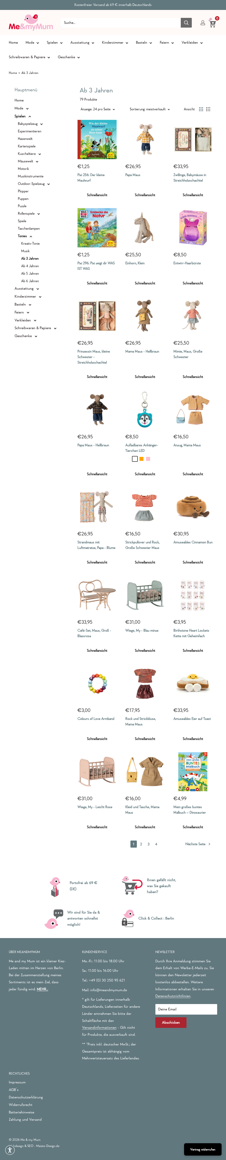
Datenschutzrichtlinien (172, 996)
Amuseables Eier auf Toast (192, 718)
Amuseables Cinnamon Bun (193, 542)
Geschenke (66, 57)
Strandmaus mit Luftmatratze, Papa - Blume (96, 544)
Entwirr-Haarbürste (187, 263)
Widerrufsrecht (20, 1105)
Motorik (23, 168)
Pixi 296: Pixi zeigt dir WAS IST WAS (96, 265)
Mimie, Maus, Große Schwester (187, 354)
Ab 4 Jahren (30, 266)
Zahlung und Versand (25, 1119)
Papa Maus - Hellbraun (93, 445)
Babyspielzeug (28, 123)
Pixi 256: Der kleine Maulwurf (91, 177)
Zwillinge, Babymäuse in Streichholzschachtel (189, 177)
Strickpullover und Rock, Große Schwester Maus (142, 544)
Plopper (23, 191)
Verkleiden (190, 42)
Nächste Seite (195, 844)
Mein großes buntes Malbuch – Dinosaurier (189, 809)
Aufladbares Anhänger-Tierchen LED (141, 447)
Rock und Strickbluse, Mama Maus (140, 721)
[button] (9, 1150)
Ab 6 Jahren (30, 281)
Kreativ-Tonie (30, 243)
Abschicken (171, 1022)
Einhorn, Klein (135, 263)
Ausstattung (79, 42)
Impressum (17, 1082)
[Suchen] (186, 23)
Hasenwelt (25, 138)
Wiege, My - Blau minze (141, 630)
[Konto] (203, 22)
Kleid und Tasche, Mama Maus (142, 809)
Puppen (23, 198)
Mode (30, 42)
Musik (25, 251)
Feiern (164, 42)
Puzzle (22, 206)
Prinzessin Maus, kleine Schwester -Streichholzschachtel (93, 356)
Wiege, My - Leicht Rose (94, 807)
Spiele (22, 221)
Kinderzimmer (112, 42)
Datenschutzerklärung (26, 1097)
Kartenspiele (27, 146)
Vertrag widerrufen (202, 1149)
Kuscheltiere (27, 153)
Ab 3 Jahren (30, 258)
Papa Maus (132, 174)
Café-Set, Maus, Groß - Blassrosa (94, 633)
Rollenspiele (27, 213)
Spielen (52, 42)
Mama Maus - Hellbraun (142, 351)
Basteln (141, 42)
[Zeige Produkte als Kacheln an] (201, 109)
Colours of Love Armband (95, 718)
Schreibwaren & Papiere (27, 57)
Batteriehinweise (21, 1112)
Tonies (23, 236)
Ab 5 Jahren (30, 273)
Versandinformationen (99, 1027)
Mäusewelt (26, 161)
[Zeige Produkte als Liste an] (208, 109)
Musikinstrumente (30, 176)
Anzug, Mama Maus (187, 445)
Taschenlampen (29, 228)
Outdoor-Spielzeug (31, 183)
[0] (212, 22)
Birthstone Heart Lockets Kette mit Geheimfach (191, 633)
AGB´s (14, 1090)
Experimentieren (29, 131)
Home (13, 42)
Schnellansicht (97, 195)
